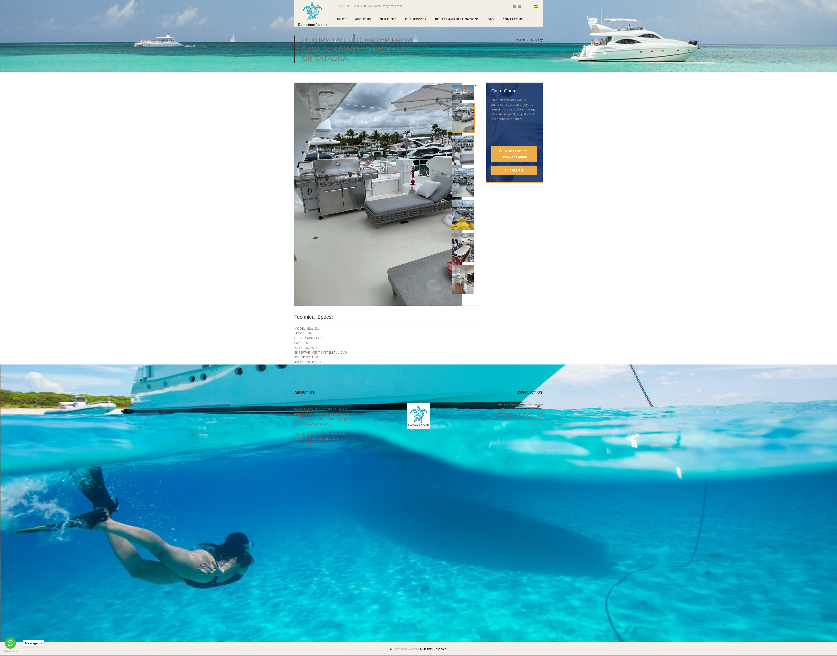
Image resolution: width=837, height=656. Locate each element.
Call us (517, 170)
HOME (341, 19)
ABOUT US (363, 19)
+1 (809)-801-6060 (347, 6)
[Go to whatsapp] (10, 643)
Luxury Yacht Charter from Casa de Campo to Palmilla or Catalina (357, 49)
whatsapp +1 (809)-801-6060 (515, 154)
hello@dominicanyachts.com (383, 6)
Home (520, 39)
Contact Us (513, 19)
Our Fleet (388, 19)
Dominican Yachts (406, 649)
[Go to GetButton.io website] (10, 651)
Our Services (415, 19)
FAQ (491, 19)
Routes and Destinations (457, 19)
